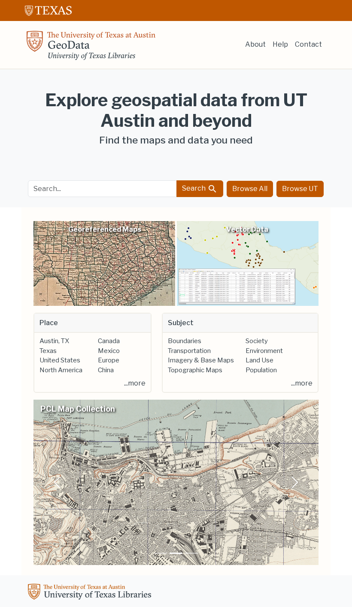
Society (257, 341)
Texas (48, 351)
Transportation (189, 351)
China (106, 370)
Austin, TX (54, 341)
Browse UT (300, 189)
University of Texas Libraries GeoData (91, 48)
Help (280, 44)
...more (135, 383)
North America (60, 370)
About (255, 44)
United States (59, 360)
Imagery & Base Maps (201, 360)
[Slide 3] (191, 553)
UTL (91, 593)
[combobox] (102, 189)
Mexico (109, 351)
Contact (308, 44)
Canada (109, 341)
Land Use (259, 360)
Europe (108, 360)
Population (261, 370)
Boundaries (184, 341)
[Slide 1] (160, 553)
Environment (264, 351)
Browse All (249, 189)
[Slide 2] (176, 553)
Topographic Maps (195, 370)
